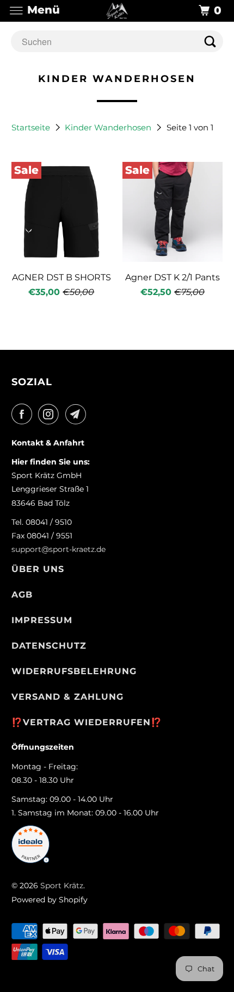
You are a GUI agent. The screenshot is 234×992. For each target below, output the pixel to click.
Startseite (31, 127)
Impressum (41, 620)
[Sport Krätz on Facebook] (23, 414)
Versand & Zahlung (67, 697)
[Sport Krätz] (117, 10)
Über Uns (37, 569)
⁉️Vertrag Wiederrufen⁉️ (86, 722)
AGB (22, 594)
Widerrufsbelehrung (74, 671)
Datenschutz (49, 646)
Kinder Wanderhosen (109, 127)
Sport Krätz (61, 885)
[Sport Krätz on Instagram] (50, 414)
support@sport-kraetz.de (58, 549)
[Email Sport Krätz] (77, 414)
